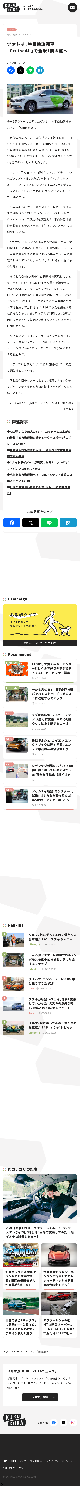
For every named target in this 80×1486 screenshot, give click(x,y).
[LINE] (30, 70)
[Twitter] (20, 70)
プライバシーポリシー (58, 1461)
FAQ (21, 1467)
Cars (16, 1351)
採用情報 (8, 1467)
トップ (6, 1351)
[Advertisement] (40, 840)
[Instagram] (73, 1422)
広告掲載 (35, 1461)
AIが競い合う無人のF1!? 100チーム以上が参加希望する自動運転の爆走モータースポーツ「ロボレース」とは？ (39, 438)
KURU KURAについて (14, 1461)
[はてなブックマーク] (40, 70)
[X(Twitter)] (63, 1422)
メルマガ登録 (40, 1397)
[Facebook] (11, 70)
